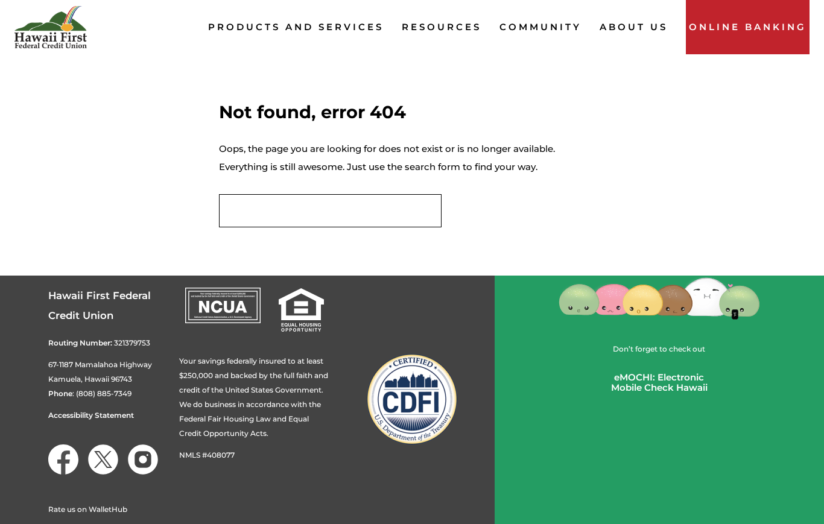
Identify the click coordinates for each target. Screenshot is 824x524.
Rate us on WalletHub (87, 509)
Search (478, 210)
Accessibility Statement (91, 415)
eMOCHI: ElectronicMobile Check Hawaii (659, 382)
